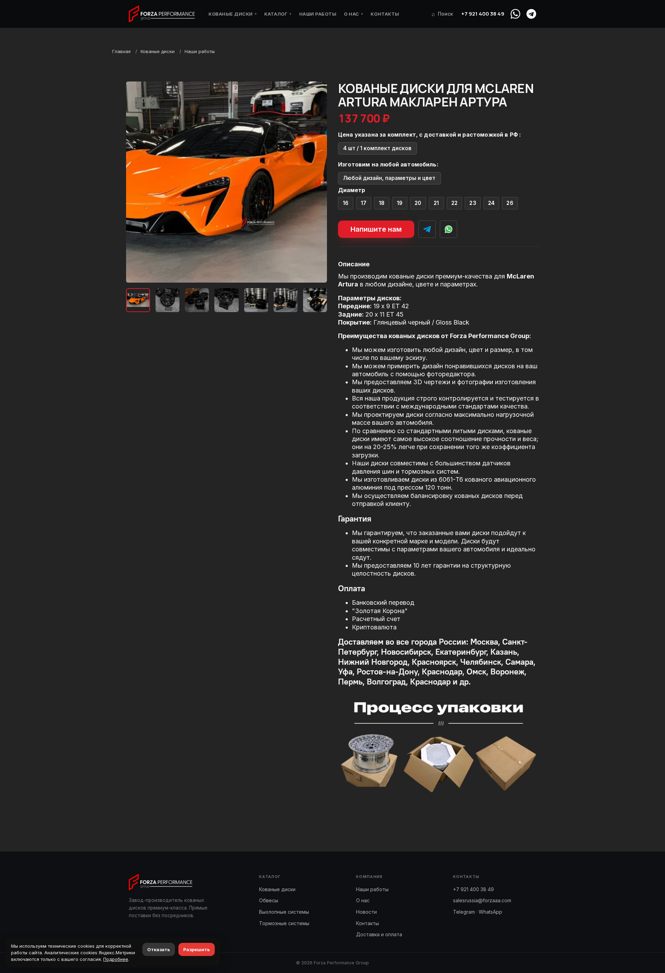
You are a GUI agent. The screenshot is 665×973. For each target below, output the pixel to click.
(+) (346, 203)
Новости (366, 912)
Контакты (385, 14)
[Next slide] (316, 182)
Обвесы (268, 900)
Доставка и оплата (379, 934)
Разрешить (196, 949)
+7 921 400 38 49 (482, 13)
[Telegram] (531, 14)
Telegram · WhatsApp (477, 912)
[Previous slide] (137, 182)
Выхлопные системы (284, 912)
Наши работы (318, 14)
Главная (121, 51)
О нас (353, 14)
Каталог (277, 14)
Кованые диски (233, 14)
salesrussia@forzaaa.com (482, 900)
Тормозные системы (284, 923)
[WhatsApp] (515, 14)
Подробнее (115, 959)
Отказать (158, 949)
